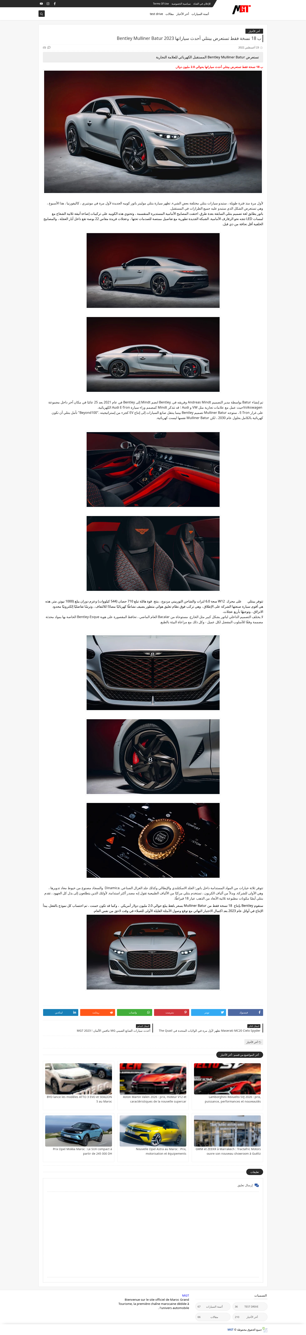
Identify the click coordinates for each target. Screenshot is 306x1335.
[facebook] (54, 3)
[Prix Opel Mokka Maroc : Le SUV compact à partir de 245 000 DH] (78, 1131)
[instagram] (48, 3)
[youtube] (41, 3)
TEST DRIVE (247, 1306)
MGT (185, 1295)
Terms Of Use (161, 3)
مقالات (169, 14)
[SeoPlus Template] (264, 1330)
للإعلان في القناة (202, 3)
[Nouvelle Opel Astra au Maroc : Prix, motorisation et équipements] (153, 1131)
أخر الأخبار (182, 14)
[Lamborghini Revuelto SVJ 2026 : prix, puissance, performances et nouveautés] (227, 1078)
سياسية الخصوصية (181, 3)
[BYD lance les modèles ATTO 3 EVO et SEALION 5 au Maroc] (78, 1078)
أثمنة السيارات (200, 14)
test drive (156, 14)
